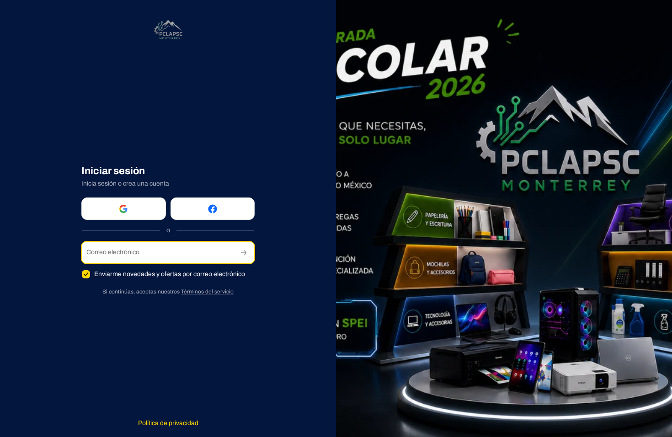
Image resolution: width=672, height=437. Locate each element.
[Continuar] (243, 253)
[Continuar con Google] (123, 208)
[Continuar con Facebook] (213, 208)
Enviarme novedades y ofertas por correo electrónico (169, 274)
